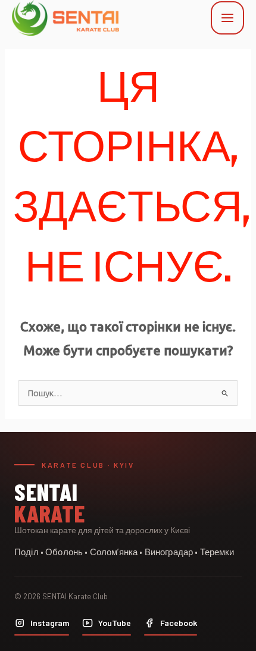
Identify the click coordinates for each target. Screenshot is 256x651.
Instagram (49, 623)
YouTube (114, 623)
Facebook (178, 623)
